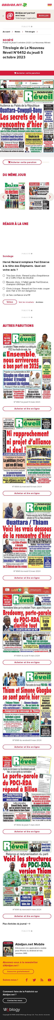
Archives (39, 302)
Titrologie (30, 32)
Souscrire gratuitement (18, 971)
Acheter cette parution (28, 73)
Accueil (6, 32)
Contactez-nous (14, 1000)
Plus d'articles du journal (15, 923)
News (17, 32)
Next (50, 197)
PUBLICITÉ (26, 26)
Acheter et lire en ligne (27, 408)
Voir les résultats (26, 302)
